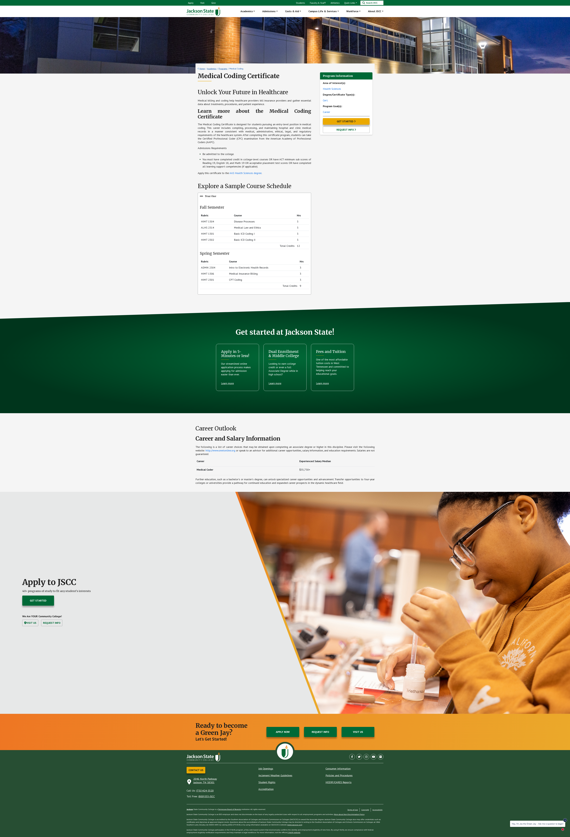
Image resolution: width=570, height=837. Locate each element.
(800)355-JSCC (206, 796)
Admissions (269, 11)
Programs (223, 68)
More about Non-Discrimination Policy (349, 814)
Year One (210, 196)
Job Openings (265, 768)
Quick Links (349, 2)
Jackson (190, 809)
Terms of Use (352, 810)
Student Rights (266, 782)
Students (300, 2)
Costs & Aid (292, 11)
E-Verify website (294, 832)
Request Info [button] (345, 129)
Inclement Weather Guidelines (275, 775)
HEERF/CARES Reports (339, 782)
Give (213, 2)
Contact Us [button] (196, 770)
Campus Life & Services (322, 11)
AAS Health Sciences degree (245, 173)
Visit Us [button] (31, 623)
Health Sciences (332, 88)
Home (202, 68)
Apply (190, 2)
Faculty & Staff (318, 2)
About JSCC (374, 11)
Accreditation (266, 789)
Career (326, 112)
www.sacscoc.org (295, 825)
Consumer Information (338, 768)
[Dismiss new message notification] (565, 820)
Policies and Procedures (339, 775)
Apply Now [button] (283, 732)
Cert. (325, 100)
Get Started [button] (345, 121)
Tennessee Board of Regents (229, 809)
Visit (202, 2)
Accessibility (377, 810)
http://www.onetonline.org (220, 450)
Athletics (335, 2)
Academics (246, 11)
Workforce (352, 11)
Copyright (365, 810)
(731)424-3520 (205, 790)
